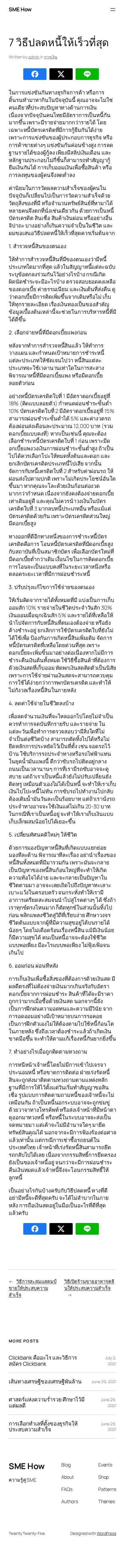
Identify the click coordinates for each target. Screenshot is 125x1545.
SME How (20, 9)
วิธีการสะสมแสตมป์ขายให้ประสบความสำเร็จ (32, 1288)
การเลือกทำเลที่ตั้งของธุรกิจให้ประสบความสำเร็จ (43, 1427)
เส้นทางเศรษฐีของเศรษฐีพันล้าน (45, 1381)
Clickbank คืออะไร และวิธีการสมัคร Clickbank (43, 1361)
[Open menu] (112, 9)
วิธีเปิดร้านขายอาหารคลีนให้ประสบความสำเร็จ (89, 1284)
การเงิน (50, 57)
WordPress (106, 1533)
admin (34, 57)
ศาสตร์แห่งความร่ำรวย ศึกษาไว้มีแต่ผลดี (47, 1402)
